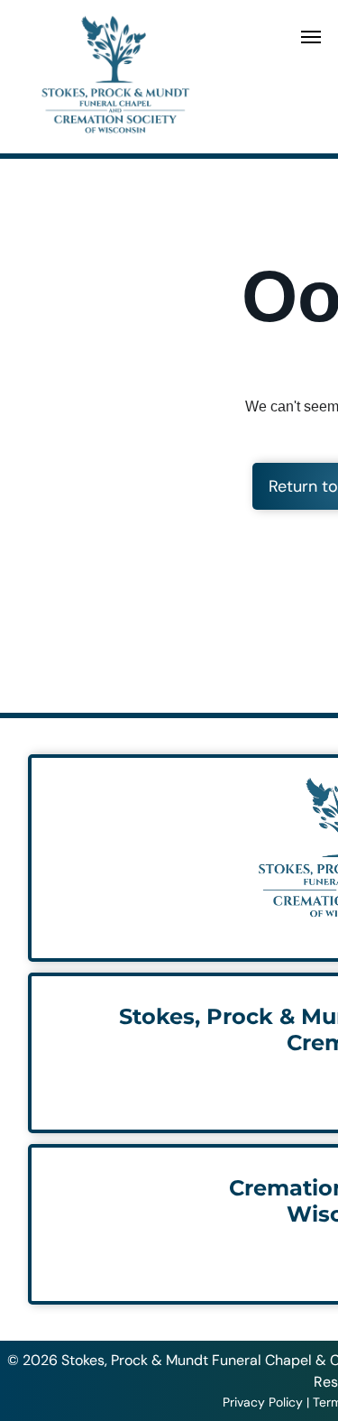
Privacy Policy (263, 1402)
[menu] (311, 37)
